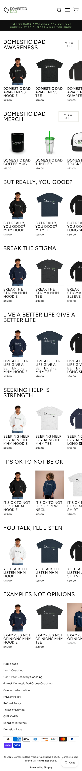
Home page (10, 663)
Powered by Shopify (41, 767)
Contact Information (16, 690)
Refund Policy (12, 703)
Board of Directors (15, 722)
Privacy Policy (12, 696)
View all (69, 45)
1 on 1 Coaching (13, 670)
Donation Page (12, 729)
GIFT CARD (10, 716)
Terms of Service (13, 709)
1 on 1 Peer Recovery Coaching (23, 676)
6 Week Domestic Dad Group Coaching (28, 683)
